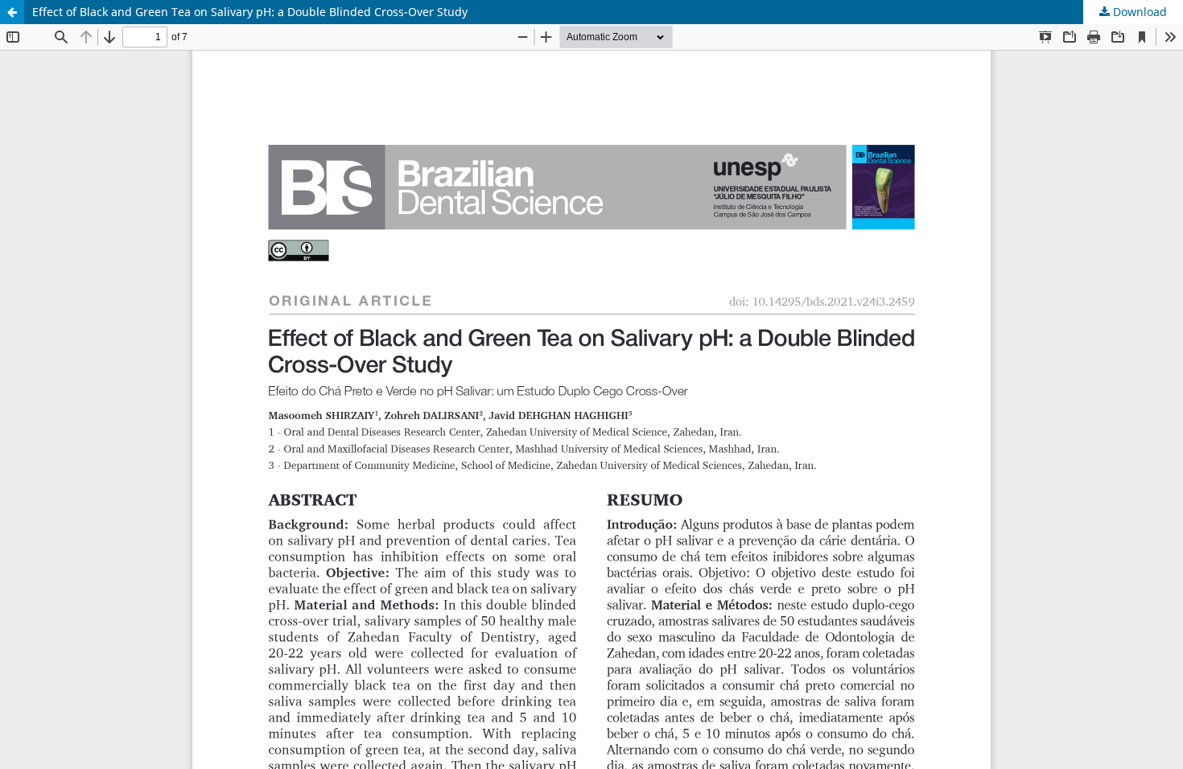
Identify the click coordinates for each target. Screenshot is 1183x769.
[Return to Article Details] (12, 12)
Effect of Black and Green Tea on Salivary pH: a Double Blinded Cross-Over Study (250, 11)
